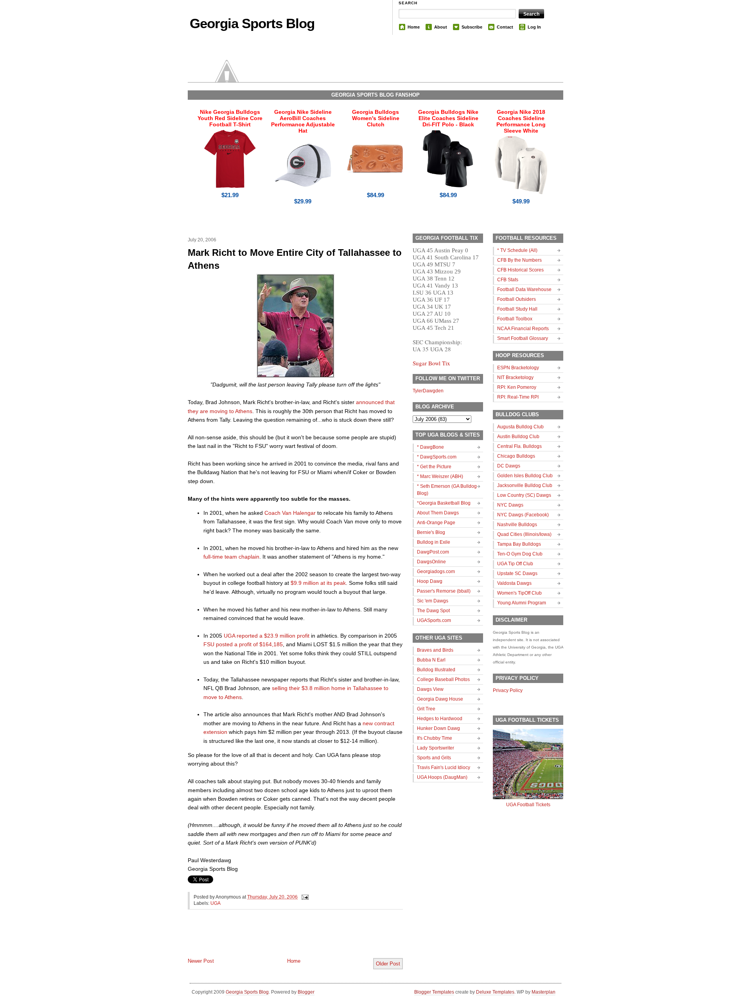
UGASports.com (434, 620)
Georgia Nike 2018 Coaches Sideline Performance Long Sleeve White (521, 121)
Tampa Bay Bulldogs (519, 544)
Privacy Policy (508, 690)
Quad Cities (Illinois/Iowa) (524, 534)
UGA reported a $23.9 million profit (266, 636)
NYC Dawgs (510, 505)
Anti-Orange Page (436, 522)
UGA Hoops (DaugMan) (442, 777)
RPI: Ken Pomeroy (516, 387)
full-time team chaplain (231, 557)
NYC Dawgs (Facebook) (523, 515)
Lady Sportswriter (435, 748)
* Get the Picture (434, 466)
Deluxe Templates (495, 992)
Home (414, 27)
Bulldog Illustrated (436, 669)
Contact (505, 27)
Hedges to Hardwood (439, 718)
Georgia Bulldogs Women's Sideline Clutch (375, 118)
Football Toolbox (514, 319)
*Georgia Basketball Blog (444, 503)
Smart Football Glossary (522, 338)
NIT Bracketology (515, 377)
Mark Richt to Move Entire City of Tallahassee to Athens (295, 259)
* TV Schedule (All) (517, 250)
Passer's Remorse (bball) (444, 591)
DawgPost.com (433, 552)
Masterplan (543, 992)
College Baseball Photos (443, 679)
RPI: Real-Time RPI (518, 397)
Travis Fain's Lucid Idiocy (443, 767)
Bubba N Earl (431, 660)
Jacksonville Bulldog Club (524, 485)
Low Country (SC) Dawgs (524, 495)
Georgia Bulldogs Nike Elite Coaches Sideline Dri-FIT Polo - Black (448, 118)
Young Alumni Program (521, 603)
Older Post (388, 964)
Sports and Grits (434, 757)
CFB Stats (507, 279)
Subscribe (472, 27)
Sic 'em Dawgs (432, 601)
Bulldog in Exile (433, 542)
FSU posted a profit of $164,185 (243, 644)
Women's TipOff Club (519, 593)
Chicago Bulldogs (516, 456)
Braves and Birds (435, 650)
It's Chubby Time (434, 738)
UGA (215, 903)
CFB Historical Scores (520, 270)
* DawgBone (430, 447)
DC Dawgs (508, 466)
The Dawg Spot (433, 610)
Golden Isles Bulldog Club (525, 475)
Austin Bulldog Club (518, 436)
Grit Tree (426, 709)
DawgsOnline (431, 561)
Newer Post (201, 961)
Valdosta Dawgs (514, 583)
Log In (534, 27)
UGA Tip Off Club (515, 563)
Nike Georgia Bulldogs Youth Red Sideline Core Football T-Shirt (230, 118)
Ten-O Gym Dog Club (520, 554)
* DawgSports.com (436, 457)
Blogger (306, 992)
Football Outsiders (516, 299)
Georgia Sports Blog (252, 23)
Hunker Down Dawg (438, 728)
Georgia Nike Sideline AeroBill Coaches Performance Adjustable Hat (303, 121)
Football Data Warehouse (524, 289)
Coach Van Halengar (290, 513)
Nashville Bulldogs (517, 524)
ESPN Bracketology (518, 367)
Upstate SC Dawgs (517, 573)
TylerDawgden (428, 391)
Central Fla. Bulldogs (519, 446)
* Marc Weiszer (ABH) (440, 476)
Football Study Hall (517, 309)
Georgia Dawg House (440, 699)
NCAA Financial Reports (523, 328)
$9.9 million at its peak (318, 583)
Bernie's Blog (431, 532)
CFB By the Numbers (519, 260)
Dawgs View (430, 689)
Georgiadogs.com (436, 571)
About (440, 27)
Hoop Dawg (429, 581)
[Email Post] (304, 897)
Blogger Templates (434, 992)
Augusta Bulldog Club (520, 427)
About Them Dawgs (438, 513)
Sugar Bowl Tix (431, 363)
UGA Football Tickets (528, 804)
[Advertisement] (279, 940)
